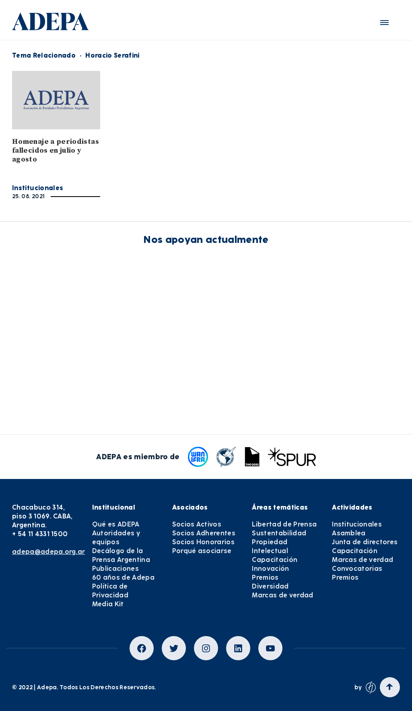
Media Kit (108, 604)
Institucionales (37, 188)
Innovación (270, 568)
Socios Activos (196, 524)
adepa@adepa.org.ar (48, 551)
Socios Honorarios (203, 542)
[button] (384, 22)
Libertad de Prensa (284, 524)
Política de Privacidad (110, 591)
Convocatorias (357, 568)
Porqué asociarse (202, 551)
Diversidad (270, 586)
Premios (265, 577)
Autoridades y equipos (116, 538)
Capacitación (274, 559)
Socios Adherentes (203, 533)
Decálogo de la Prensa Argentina (121, 555)
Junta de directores (365, 542)
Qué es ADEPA (116, 524)
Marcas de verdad (282, 595)
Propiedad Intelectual (270, 546)
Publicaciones (115, 568)
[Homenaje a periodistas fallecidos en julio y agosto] (56, 100)
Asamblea (349, 533)
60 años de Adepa (123, 577)
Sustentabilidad (279, 533)
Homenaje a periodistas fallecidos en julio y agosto (55, 150)
